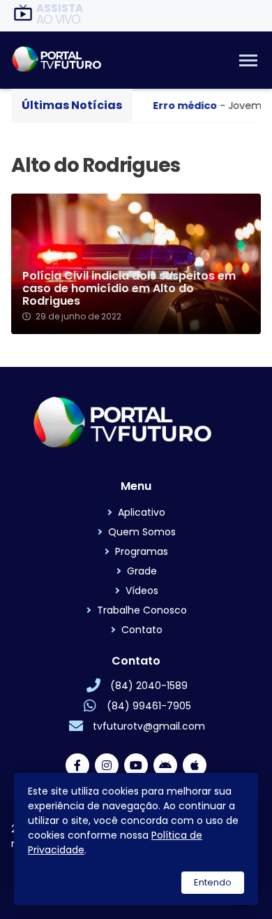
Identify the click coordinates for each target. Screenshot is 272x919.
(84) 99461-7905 (149, 706)
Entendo (213, 882)
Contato (142, 630)
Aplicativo (141, 512)
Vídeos (142, 591)
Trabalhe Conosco (142, 610)
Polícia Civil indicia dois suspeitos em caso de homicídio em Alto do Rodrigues (129, 288)
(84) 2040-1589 (149, 686)
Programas (141, 551)
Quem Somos (142, 532)
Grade (142, 571)
